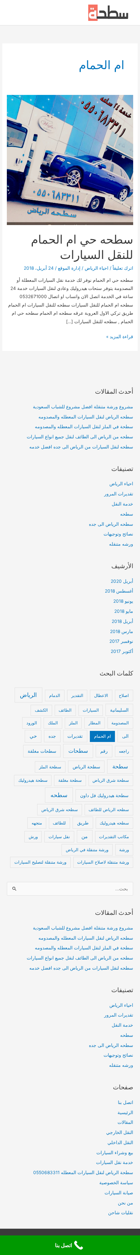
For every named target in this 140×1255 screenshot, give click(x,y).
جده (52, 736)
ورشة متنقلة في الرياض (87, 849)
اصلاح (124, 695)
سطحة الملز (50, 766)
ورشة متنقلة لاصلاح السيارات (103, 862)
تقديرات (75, 736)
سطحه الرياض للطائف (109, 809)
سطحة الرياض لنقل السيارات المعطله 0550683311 (83, 1172)
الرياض (28, 694)
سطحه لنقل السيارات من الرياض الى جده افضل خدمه (81, 446)
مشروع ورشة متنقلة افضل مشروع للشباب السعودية (83, 406)
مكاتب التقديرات (114, 836)
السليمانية (119, 710)
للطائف (59, 822)
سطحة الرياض (86, 766)
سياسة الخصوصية (116, 1182)
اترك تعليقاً (123, 268)
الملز (73, 722)
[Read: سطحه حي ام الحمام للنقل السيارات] (70, 159)
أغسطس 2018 (119, 591)
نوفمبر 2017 (121, 641)
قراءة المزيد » (119, 337)
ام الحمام (102, 736)
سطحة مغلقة (70, 780)
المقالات (125, 1122)
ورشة (124, 849)
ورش (33, 836)
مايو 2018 (123, 611)
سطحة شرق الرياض (110, 780)
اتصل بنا (125, 1102)
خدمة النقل (122, 504)
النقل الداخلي (120, 1142)
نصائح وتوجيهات (118, 534)
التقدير (77, 695)
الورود (31, 722)
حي (33, 736)
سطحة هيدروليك (33, 780)
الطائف (65, 710)
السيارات (91, 710)
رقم (104, 751)
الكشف (41, 710)
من (84, 836)
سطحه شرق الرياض (59, 809)
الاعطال (101, 695)
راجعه (124, 751)
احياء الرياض (96, 268)
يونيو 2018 (123, 601)
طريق (83, 822)
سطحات (78, 751)
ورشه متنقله (121, 544)
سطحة (120, 766)
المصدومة (120, 722)
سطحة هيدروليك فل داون (104, 795)
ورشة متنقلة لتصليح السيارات (40, 862)
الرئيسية (125, 1112)
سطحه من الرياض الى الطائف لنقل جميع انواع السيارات (80, 436)
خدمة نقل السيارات (114, 1162)
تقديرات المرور (118, 493)
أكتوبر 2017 (122, 651)
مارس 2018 (121, 631)
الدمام (54, 695)
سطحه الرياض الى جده (111, 524)
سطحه (126, 514)
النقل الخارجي (119, 1132)
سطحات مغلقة (42, 751)
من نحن (125, 1202)
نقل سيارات (59, 836)
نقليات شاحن (120, 1212)
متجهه (37, 822)
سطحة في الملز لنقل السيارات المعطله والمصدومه (84, 426)
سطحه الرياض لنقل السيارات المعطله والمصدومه (85, 416)
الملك (53, 722)
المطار (95, 722)
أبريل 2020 (122, 581)
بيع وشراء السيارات (114, 1152)
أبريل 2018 (122, 621)
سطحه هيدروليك (114, 822)
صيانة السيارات (119, 1192)
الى (125, 736)
